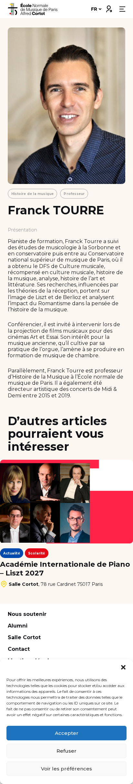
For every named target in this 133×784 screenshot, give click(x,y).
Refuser (66, 751)
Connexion (109, 7)
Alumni (17, 626)
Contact (19, 649)
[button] (123, 667)
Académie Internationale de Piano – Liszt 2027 (65, 568)
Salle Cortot (24, 637)
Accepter (66, 733)
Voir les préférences (66, 769)
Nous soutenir (27, 614)
